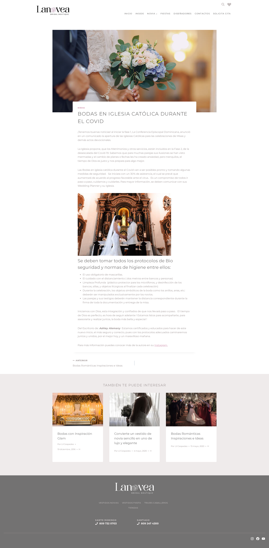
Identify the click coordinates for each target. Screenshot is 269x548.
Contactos (202, 13)
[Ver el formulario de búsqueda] (223, 4)
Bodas (81, 108)
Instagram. (161, 345)
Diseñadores (182, 13)
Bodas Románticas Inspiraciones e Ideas (98, 363)
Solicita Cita (222, 13)
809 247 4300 (150, 523)
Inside (139, 13)
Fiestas (165, 13)
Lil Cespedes (67, 444)
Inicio (128, 13)
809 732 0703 (108, 523)
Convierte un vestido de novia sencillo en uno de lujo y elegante (133, 438)
